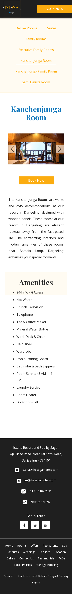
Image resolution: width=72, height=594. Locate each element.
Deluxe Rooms (26, 28)
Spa (64, 545)
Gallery (11, 558)
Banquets (12, 552)
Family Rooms (36, 39)
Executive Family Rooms (36, 50)
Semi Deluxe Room (36, 82)
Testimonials (46, 558)
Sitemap (9, 576)
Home (9, 545)
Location (60, 552)
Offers (35, 545)
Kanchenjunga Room (36, 60)
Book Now (54, 9)
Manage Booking (47, 565)
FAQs (61, 558)
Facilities (44, 552)
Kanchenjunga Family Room (36, 71)
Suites (51, 28)
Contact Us (26, 558)
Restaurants (50, 545)
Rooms (22, 545)
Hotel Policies (23, 565)
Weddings (29, 552)
